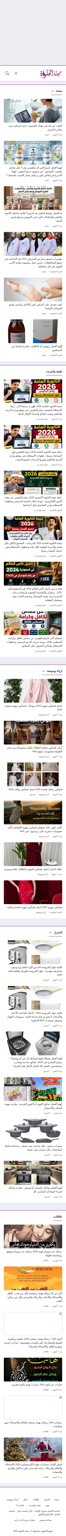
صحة (59, 90)
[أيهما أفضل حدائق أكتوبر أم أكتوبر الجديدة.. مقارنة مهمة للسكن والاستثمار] (33, 1096)
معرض (33, 794)
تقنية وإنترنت (42, 419)
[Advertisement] (33, 32)
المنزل (58, 932)
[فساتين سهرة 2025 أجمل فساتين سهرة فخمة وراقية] (33, 897)
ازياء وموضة (54, 670)
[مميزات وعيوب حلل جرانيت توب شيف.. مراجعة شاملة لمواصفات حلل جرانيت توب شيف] (33, 1138)
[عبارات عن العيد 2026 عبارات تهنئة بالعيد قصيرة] (33, 1375)
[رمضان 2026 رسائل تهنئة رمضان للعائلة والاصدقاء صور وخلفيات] (33, 1415)
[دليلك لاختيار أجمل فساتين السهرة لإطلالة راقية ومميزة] (33, 859)
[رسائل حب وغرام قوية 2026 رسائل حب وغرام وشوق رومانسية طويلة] (33, 1244)
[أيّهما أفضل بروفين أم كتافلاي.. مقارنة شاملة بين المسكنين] (33, 338)
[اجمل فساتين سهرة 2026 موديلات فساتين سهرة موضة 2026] (33, 698)
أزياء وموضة (43, 715)
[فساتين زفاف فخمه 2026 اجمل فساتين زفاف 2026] (33, 779)
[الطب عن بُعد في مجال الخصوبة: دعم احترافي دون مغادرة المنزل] (33, 118)
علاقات (46, 1260)
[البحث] (7, 73)
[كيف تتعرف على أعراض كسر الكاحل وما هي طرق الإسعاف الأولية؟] (33, 297)
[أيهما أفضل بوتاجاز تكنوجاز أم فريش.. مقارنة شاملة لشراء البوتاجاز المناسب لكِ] (33, 1180)
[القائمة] (16, 73)
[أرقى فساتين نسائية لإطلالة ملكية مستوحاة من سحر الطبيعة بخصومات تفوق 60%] (33, 740)
